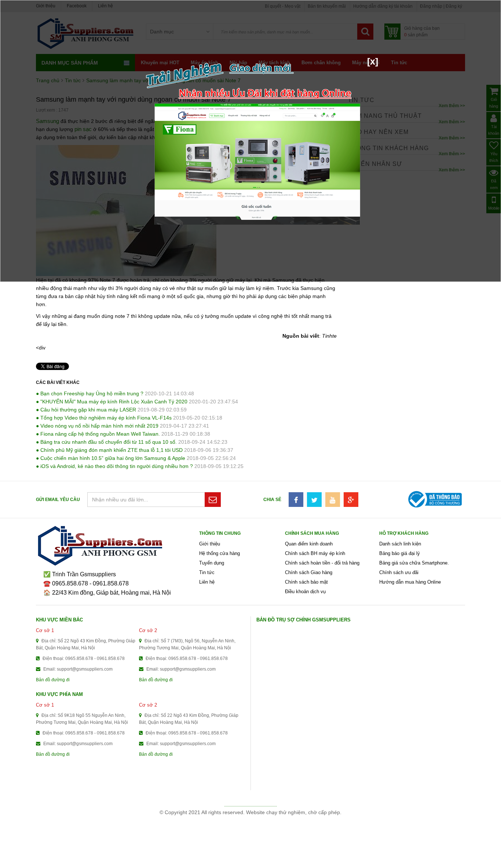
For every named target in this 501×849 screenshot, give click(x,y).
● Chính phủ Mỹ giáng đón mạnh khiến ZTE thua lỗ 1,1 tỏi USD (109, 450)
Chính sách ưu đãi (398, 572)
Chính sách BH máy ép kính (315, 553)
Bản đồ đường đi (53, 679)
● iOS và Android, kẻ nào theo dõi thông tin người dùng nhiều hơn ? (114, 466)
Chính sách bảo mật (306, 582)
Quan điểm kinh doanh (309, 544)
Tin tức (207, 572)
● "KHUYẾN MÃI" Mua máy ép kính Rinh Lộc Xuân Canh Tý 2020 (111, 401)
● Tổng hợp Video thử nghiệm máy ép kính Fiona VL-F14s (104, 418)
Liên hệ (207, 582)
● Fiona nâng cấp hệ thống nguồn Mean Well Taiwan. (98, 434)
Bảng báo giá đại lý (399, 553)
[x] (372, 61)
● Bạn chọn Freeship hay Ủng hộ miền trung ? (89, 393)
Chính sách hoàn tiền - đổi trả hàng (322, 563)
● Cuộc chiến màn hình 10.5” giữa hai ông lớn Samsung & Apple (110, 458)
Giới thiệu (209, 544)
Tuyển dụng (211, 563)
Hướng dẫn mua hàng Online (410, 582)
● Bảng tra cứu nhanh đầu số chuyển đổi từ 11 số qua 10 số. (106, 442)
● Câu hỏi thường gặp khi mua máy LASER (86, 410)
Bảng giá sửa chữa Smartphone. (414, 563)
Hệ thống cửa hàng (219, 553)
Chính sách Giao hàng (308, 572)
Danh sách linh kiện (400, 544)
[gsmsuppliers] (117, 546)
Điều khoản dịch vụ (305, 591)
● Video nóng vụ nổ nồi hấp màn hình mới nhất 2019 (97, 426)
